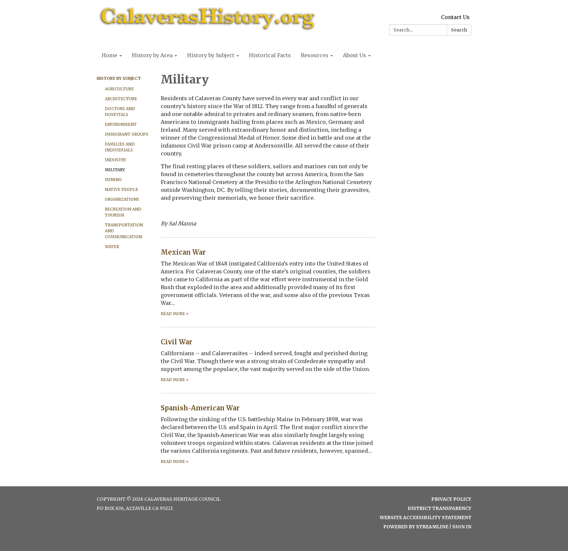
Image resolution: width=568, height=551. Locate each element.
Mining (113, 179)
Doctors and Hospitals (120, 111)
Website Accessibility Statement (425, 517)
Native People (121, 189)
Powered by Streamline (415, 527)
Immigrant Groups (126, 134)
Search (459, 30)
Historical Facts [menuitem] (270, 55)
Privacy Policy (451, 499)
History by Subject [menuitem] (210, 55)
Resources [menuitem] (314, 55)
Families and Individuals (120, 147)
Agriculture (119, 88)
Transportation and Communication (124, 230)
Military (115, 169)
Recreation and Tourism (123, 212)
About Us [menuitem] (354, 55)
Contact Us (455, 17)
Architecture (121, 98)
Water (112, 246)
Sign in (461, 527)
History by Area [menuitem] (152, 55)
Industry (115, 159)
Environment (121, 124)
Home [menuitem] (109, 55)
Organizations (122, 199)
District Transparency (439, 508)
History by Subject (119, 78)
